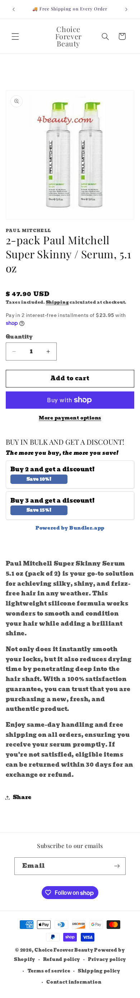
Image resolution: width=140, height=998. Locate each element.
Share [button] (22, 797)
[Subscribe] (117, 866)
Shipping (57, 302)
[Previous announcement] (14, 9)
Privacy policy (107, 959)
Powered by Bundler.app (70, 528)
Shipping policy (99, 971)
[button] (15, 36)
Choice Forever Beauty (64, 950)
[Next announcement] (126, 9)
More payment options (70, 418)
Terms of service (49, 971)
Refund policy (61, 959)
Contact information (73, 982)
